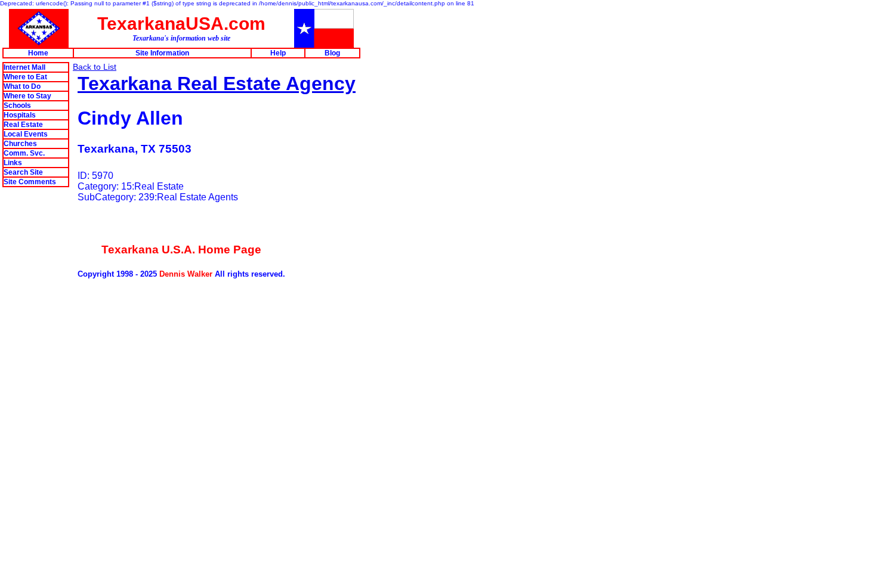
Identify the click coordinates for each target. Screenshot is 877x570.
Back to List (94, 67)
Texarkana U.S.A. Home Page (181, 249)
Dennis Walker (185, 273)
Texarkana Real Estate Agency (217, 83)
